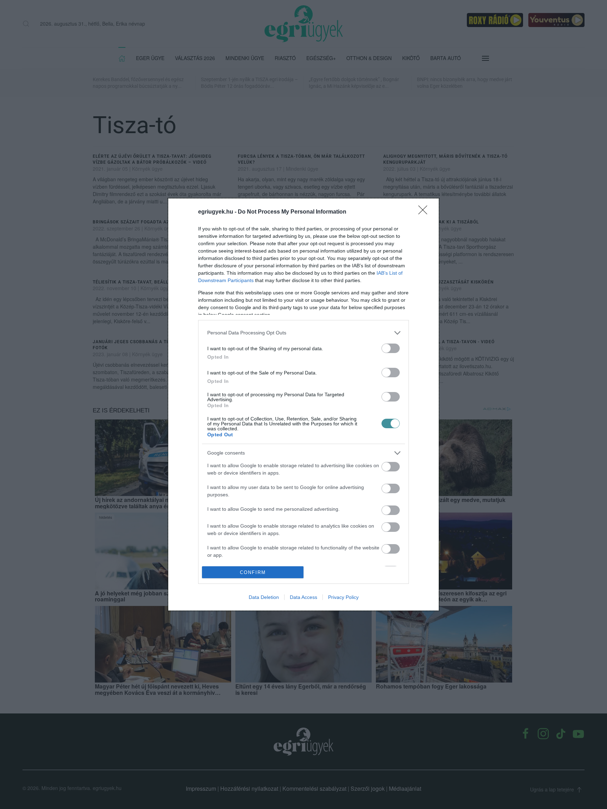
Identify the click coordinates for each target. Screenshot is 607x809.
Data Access (303, 597)
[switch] (390, 348)
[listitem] (303, 333)
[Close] (425, 212)
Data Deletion (264, 597)
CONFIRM (253, 572)
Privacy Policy (343, 597)
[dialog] (303, 404)
